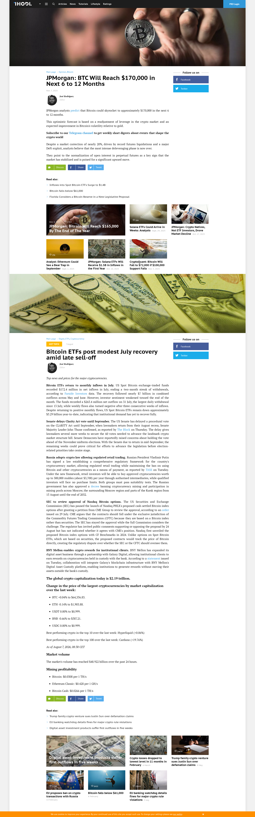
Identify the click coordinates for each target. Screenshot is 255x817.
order (165, 510)
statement (153, 558)
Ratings (107, 4)
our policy (177, 814)
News (73, 4)
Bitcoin (70, 72)
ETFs (67, 338)
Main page (51, 72)
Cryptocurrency (77, 338)
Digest (61, 338)
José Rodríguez (67, 96)
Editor (62, 99)
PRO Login (234, 4)
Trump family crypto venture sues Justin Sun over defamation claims (92, 716)
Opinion (62, 72)
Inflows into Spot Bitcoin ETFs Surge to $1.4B (78, 185)
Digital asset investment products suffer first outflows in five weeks (91, 728)
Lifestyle (95, 4)
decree (95, 486)
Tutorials (83, 4)
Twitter (184, 88)
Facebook (186, 79)
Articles (62, 4)
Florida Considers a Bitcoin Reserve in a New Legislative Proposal (89, 196)
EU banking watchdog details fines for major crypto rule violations (91, 722)
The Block (123, 429)
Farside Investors (76, 393)
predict (75, 110)
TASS (149, 470)
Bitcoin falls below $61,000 (66, 191)
